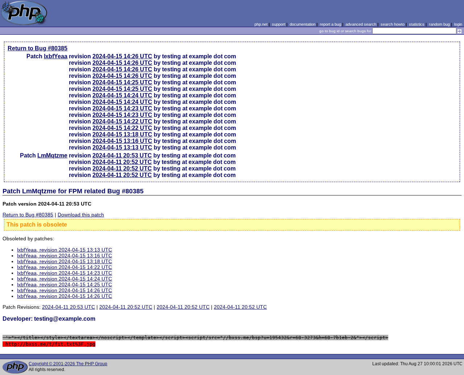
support (278, 24)
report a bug (330, 24)
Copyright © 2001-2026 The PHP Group (68, 363)
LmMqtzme (52, 155)
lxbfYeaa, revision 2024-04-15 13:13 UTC (64, 250)
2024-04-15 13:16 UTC (122, 141)
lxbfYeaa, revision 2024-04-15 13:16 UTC (64, 255)
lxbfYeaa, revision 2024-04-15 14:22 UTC (64, 267)
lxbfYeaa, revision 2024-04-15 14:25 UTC (64, 284)
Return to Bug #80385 (37, 48)
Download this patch (81, 215)
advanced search (360, 24)
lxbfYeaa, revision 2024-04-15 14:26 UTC (64, 290)
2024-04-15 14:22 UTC (122, 121)
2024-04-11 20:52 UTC (122, 162)
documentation (302, 24)
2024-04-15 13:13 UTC (122, 147)
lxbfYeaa (55, 56)
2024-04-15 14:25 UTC (122, 82)
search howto (393, 24)
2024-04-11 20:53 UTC (122, 155)
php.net (261, 24)
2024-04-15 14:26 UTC (122, 56)
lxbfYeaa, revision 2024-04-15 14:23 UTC (64, 273)
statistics (416, 24)
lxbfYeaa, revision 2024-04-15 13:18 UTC (64, 261)
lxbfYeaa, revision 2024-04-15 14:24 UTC (64, 279)
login (458, 24)
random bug (439, 24)
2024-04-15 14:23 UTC (122, 108)
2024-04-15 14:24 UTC (122, 95)
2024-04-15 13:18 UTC (122, 134)
